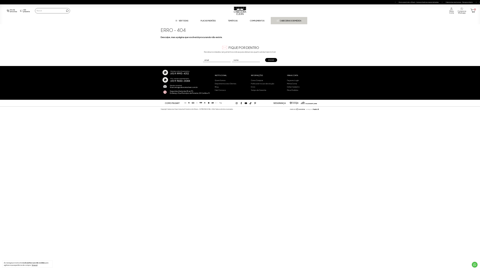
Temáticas (233, 21)
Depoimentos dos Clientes (225, 84)
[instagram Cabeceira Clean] (236, 103)
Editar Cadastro (293, 87)
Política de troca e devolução (262, 84)
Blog (216, 87)
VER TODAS (183, 21)
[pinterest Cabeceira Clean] (255, 103)
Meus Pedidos (292, 90)
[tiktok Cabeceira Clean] (250, 103)
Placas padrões (208, 21)
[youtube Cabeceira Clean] (246, 103)
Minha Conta (292, 84)
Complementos (257, 21)
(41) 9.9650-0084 (180, 80)
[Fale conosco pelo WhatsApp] (475, 265)
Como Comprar (257, 80)
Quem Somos (220, 80)
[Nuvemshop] (297, 109)
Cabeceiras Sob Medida (290, 21)
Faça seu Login (293, 80)
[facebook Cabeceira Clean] (241, 103)
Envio (253, 87)
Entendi (35, 265)
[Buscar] (67, 10)
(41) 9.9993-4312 (179, 73)
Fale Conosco (220, 90)
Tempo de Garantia (258, 90)
